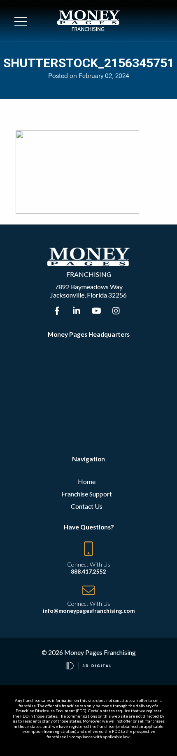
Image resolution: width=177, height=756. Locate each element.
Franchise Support (86, 494)
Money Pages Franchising (100, 652)
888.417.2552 (88, 571)
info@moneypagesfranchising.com (89, 610)
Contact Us (86, 506)
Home (86, 481)
